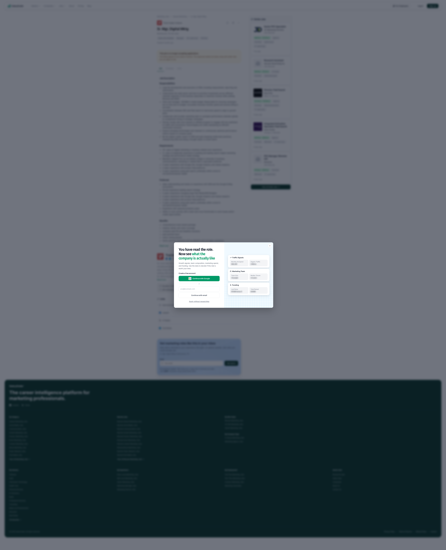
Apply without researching (199, 301)
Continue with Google (201, 278)
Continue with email (199, 295)
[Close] (270, 245)
